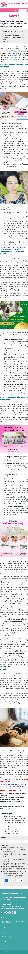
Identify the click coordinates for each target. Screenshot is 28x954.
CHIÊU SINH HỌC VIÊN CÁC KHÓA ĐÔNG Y (13, 848)
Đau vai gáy (5, 932)
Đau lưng (4, 934)
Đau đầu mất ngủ (7, 937)
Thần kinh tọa (5, 925)
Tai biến (4, 929)
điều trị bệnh (13, 59)
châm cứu (15, 55)
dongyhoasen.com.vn (12, 809)
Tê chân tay (5, 927)
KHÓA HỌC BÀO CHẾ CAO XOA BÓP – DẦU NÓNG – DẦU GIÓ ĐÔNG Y (13, 850)
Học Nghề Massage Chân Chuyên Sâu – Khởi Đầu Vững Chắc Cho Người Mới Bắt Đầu (14, 872)
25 (21, 881)
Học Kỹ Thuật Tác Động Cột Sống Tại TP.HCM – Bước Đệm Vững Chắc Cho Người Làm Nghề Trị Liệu (14, 859)
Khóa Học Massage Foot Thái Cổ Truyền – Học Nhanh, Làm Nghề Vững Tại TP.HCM (13, 876)
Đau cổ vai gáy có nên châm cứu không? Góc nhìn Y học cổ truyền (14, 922)
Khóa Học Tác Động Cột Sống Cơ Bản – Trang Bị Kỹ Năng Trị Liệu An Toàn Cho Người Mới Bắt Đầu (14, 854)
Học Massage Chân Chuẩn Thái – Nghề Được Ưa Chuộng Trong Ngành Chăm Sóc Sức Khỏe (13, 868)
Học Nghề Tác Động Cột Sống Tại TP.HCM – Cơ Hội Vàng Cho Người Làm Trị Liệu (14, 864)
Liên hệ (22, 10)
